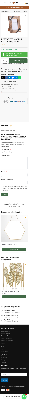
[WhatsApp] (19, 77)
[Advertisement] (15, 111)
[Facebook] (6, 77)
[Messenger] (13, 77)
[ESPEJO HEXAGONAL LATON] (14, 228)
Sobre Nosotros (5, 331)
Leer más (14, 296)
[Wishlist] (25, 217)
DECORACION (17, 11)
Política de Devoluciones (7, 336)
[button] (26, 3)
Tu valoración (5, 155)
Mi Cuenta (4, 346)
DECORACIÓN (8, 11)
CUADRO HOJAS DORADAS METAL (11, 292)
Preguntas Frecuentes (7, 340)
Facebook (4, 357)
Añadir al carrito (18, 60)
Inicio (2, 11)
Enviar (5, 380)
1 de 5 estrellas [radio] (2, 152)
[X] (3, 77)
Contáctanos (4, 349)
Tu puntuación (6, 149)
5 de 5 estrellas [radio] (12, 152)
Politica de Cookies (6, 338)
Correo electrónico (7, 179)
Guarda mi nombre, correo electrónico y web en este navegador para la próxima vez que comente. (15, 188)
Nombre (4, 172)
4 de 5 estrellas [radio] (9, 152)
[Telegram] (16, 77)
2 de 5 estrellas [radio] (5, 152)
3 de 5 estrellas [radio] (7, 152)
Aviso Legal (4, 351)
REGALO (17, 206)
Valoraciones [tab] (6, 125)
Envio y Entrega (5, 333)
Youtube (3, 362)
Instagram (4, 360)
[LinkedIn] (9, 77)
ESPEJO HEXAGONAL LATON (9, 244)
